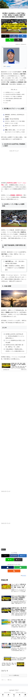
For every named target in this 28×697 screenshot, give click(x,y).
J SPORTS (8, 66)
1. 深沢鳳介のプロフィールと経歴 (12, 92)
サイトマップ (7, 692)
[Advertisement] (14, 166)
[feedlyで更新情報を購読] (20, 567)
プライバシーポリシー (21, 692)
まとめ (5, 102)
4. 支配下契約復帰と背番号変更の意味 (13, 98)
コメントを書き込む (14, 675)
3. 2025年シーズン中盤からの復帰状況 (13, 96)
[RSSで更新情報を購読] (14, 571)
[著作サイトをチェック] (7, 567)
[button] (18, 40)
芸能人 (4, 549)
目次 (12, 89)
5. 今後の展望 (7, 100)
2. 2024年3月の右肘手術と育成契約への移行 (14, 94)
